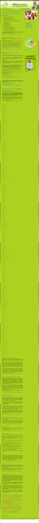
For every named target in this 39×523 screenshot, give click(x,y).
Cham (2, 140)
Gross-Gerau (3, 185)
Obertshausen (3, 265)
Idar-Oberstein (3, 201)
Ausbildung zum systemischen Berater (10, 509)
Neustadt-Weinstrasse (4, 259)
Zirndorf (3, 353)
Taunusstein (3, 320)
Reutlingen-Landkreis (4, 284)
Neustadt (3, 256)
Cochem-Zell (3, 142)
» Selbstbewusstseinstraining (8, 502)
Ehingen (3, 153)
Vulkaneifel (3, 333)
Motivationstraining (10, 500)
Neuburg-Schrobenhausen (5, 253)
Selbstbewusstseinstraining (9, 501)
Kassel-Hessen (3, 208)
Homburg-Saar (3, 200)
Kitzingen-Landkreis (4, 214)
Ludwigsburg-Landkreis (4, 233)
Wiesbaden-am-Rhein (4, 347)
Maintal (3, 236)
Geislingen (3, 178)
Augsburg (3, 113)
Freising (3, 168)
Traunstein (3, 322)
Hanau (3, 187)
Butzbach (3, 138)
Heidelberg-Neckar (4, 190)
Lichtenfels (3, 228)
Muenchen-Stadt (4, 250)
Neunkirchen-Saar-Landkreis (5, 255)
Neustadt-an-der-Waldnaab (5, 257)
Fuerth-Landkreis (4, 175)
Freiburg (3, 167)
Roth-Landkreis (3, 293)
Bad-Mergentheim (4, 120)
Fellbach (3, 162)
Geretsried (3, 179)
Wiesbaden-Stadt (4, 348)
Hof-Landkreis (3, 199)
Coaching (5, 504)
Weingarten (3, 341)
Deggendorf (3, 146)
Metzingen (3, 245)
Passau (3, 272)
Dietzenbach (3, 147)
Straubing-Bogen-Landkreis (5, 316)
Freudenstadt (3, 169)
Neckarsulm (3, 252)
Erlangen (3, 158)
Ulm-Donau (3, 328)
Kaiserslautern (3, 204)
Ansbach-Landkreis (4, 111)
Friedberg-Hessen (4, 171)
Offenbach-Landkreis (4, 268)
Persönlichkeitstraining (11, 508)
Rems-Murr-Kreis (4, 283)
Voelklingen (3, 332)
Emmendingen (3, 155)
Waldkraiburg (3, 336)
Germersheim (3, 180)
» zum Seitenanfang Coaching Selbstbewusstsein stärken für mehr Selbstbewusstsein (11, 34)
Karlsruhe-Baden (4, 206)
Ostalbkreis (3, 270)
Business (19, 505)
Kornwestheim (3, 218)
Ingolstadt (3, 203)
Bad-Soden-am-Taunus (4, 122)
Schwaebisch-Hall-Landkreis (5, 303)
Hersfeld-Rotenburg (4, 195)
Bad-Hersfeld (3, 116)
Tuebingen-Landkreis (4, 325)
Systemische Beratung (9, 494)
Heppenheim (3, 193)
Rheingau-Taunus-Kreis (4, 285)
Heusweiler (3, 196)
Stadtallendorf (3, 314)
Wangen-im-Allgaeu (4, 338)
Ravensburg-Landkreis (4, 280)
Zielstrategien (3, 512)
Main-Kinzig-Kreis (4, 235)
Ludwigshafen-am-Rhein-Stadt (5, 234)
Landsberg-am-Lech (4, 223)
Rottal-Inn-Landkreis (4, 294)
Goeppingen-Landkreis (4, 184)
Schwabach (3, 301)
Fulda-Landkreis (4, 176)
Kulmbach (3, 219)
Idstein (3, 202)
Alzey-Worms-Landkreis (4, 108)
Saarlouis (3, 297)
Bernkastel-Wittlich (4, 129)
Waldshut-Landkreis (4, 337)
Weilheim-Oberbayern (4, 340)
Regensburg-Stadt (4, 282)
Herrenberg (3, 194)
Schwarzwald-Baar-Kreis (4, 305)
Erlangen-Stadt (3, 159)
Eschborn (3, 160)
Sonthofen (3, 312)
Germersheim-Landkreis (4, 181)
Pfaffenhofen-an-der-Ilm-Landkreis (5, 274)
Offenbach (3, 267)
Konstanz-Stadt (3, 217)
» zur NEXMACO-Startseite (5, 516)
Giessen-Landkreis (4, 183)
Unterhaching (3, 329)
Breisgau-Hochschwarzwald (5, 135)
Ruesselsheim (3, 296)
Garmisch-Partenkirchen (4, 177)
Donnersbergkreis (4, 151)
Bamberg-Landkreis (4, 125)
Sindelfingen (3, 310)
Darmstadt (3, 144)
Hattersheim (3, 189)
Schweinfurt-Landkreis (4, 306)
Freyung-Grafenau (4, 170)
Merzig (3, 244)
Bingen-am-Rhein (4, 131)
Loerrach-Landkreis (4, 232)
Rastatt (3, 278)
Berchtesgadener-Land (4, 128)
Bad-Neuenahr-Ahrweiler (4, 121)
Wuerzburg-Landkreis (4, 352)
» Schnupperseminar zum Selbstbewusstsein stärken (10, 510)
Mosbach (3, 247)
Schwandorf (3, 304)
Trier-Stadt (3, 324)
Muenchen (3, 249)
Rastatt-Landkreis (4, 279)
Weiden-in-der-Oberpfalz (4, 339)
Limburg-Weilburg (4, 230)
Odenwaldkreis (3, 266)
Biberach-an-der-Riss (4, 130)
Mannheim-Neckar (4, 240)
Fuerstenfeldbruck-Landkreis (5, 173)
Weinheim (3, 342)
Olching (3, 269)
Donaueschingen (4, 150)
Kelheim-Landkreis (4, 211)
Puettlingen (3, 277)
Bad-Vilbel (3, 123)
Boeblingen (3, 134)
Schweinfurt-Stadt (4, 307)
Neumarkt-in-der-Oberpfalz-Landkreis (6, 254)
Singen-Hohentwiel (4, 311)
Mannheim (3, 239)
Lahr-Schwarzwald (4, 221)
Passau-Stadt (3, 273)
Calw (2, 139)
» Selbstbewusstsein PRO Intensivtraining (11, 512)
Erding (3, 157)
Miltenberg (3, 246)
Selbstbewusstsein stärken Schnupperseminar (15, 502)
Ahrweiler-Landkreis (4, 104)
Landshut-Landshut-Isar (4, 224)
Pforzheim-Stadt (3, 275)
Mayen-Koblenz (3, 242)
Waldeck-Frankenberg (4, 335)
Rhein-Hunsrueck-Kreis (4, 286)
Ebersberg (3, 152)
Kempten (3, 212)
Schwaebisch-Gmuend (4, 302)
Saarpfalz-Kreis (3, 298)
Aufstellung (14, 500)
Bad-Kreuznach (3, 119)
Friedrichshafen (3, 172)
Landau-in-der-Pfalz (4, 222)
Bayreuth (3, 126)
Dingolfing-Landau (4, 149)
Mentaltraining (18, 512)
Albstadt (3, 106)
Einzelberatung (18, 509)
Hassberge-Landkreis (4, 188)
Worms (3, 350)
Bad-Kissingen (3, 118)
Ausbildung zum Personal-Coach (6, 496)
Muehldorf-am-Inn (4, 248)
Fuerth (2, 174)
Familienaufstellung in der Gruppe (13, 503)
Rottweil (3, 295)
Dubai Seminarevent (15, 511)
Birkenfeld (3, 132)
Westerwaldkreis (4, 345)
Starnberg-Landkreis (4, 315)
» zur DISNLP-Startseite (12, 495)
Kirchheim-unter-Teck (4, 213)
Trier (2, 323)
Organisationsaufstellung (9, 507)
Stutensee (3, 317)
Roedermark (3, 290)
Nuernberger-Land (4, 262)
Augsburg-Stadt (3, 114)
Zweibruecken (3, 354)
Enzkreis (3, 156)
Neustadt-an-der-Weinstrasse (5, 258)
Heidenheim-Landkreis (4, 191)
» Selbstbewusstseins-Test (4, 494)
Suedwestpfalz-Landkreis (4, 319)
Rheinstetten (3, 288)
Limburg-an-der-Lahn (4, 229)
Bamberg (3, 124)
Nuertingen (3, 263)
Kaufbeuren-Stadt (4, 210)
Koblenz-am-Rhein (4, 215)
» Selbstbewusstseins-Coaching (11, 505)
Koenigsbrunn (3, 216)
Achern (3, 103)
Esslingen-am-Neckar (4, 161)
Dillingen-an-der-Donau (4, 148)
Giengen (3, 182)
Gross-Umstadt (3, 186)
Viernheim (3, 331)
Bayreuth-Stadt (3, 127)
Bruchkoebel (3, 136)
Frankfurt (3, 165)
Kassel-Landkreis (4, 209)
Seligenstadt (3, 308)
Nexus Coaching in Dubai (9, 511)
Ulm (2, 327)
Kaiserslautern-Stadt (4, 205)
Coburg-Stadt (3, 141)
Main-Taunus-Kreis (4, 237)
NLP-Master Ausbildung (20, 495)
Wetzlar (3, 346)
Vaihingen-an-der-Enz (4, 330)
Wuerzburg (3, 351)
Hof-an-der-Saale (4, 198)
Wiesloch (3, 349)
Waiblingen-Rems (4, 334)
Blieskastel (3, 133)
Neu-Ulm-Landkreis (4, 260)
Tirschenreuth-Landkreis (4, 321)
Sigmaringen (3, 309)
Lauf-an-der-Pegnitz (4, 225)
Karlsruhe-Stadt (3, 207)
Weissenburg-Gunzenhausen (5, 343)
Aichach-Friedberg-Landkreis (5, 105)
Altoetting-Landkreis (4, 107)
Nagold (3, 251)
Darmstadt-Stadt (3, 145)
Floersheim (3, 163)
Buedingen (3, 137)
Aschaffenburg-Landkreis (4, 112)
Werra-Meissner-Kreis (4, 344)
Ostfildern (3, 271)
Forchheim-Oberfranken (4, 164)
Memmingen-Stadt (4, 243)
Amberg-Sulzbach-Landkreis (5, 109)
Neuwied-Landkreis (4, 261)
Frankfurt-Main (3, 166)
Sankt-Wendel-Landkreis (4, 299)
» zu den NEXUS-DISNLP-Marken (16, 496)
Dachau (3, 143)
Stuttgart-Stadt (3, 318)
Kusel (2, 220)
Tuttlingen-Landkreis (4, 326)
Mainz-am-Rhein (4, 238)
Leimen (3, 226)
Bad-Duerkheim (3, 115)
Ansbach (3, 110)
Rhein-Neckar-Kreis (4, 287)
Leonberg (3, 227)
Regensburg (3, 281)
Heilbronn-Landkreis (4, 192)
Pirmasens (3, 276)
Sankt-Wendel (3, 300)
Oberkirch (3, 264)
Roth (2, 292)
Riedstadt (3, 289)
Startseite (3, 10)
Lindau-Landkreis (4, 231)
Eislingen (3, 154)
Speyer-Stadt (3, 313)
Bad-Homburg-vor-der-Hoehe (5, 117)
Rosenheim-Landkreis (4, 291)
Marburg (3, 241)
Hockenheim (3, 197)
